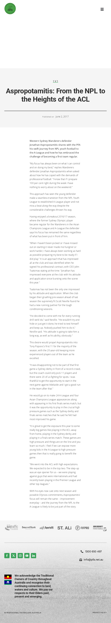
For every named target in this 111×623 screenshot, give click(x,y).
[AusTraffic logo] (11, 525)
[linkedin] (33, 555)
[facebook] (7, 555)
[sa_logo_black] (64, 527)
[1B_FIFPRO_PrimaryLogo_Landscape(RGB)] (82, 526)
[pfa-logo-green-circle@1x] (10, 4)
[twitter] (13, 555)
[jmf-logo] (100, 525)
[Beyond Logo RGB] (29, 527)
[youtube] (26, 555)
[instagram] (20, 555)
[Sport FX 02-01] (46, 527)
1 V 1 (55, 81)
